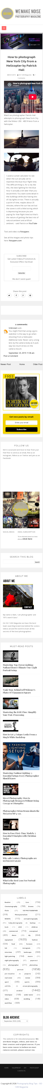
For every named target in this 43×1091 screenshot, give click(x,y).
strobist (19, 991)
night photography (12, 960)
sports (27, 982)
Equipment (16, 1068)
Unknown (13, 328)
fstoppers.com (15, 240)
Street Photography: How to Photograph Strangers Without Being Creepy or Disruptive (21, 801)
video (7, 999)
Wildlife (8, 919)
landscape (27, 952)
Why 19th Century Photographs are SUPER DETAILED (20, 859)
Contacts (21, 1071)
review (27, 978)
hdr (6, 948)
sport (7, 982)
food (13, 944)
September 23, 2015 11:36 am (21, 353)
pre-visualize (10, 974)
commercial (13, 931)
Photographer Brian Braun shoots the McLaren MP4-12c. (21, 812)
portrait (20, 970)
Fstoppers (24, 231)
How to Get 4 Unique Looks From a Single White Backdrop (20, 736)
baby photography (15, 923)
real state (8, 978)
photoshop (34, 965)
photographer (13, 965)
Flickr (7, 911)
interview (8, 952)
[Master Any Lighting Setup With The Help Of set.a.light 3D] (21, 41)
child (20, 927)
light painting (10, 956)
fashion (35, 940)
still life (8, 986)
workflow (8, 1003)
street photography (30, 986)
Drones (31, 906)
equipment (9, 940)
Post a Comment (11, 356)
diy (29, 935)
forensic (29, 944)
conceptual (33, 931)
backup (32, 923)
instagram (26, 948)
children (34, 927)
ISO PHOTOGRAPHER (30, 911)
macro (30, 956)
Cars (27, 902)
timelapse (8, 995)
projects (28, 974)
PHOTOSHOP (34, 1068)
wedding (27, 999)
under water (28, 995)
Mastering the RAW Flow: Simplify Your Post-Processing (19, 713)
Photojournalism (21, 915)
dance (14, 935)
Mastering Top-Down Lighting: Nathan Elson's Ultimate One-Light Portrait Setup (20, 668)
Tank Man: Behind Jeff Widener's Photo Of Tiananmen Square (19, 691)
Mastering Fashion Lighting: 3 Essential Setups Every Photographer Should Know (21, 776)
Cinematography (11, 906)
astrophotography (31, 919)
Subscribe (21, 429)
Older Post (37, 364)
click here (27, 539)
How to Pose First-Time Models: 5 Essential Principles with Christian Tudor (19, 836)
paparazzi (34, 960)
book (6, 927)
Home (22, 364)
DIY (25, 1068)
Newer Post (6, 364)
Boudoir (8, 902)
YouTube (33, 223)
